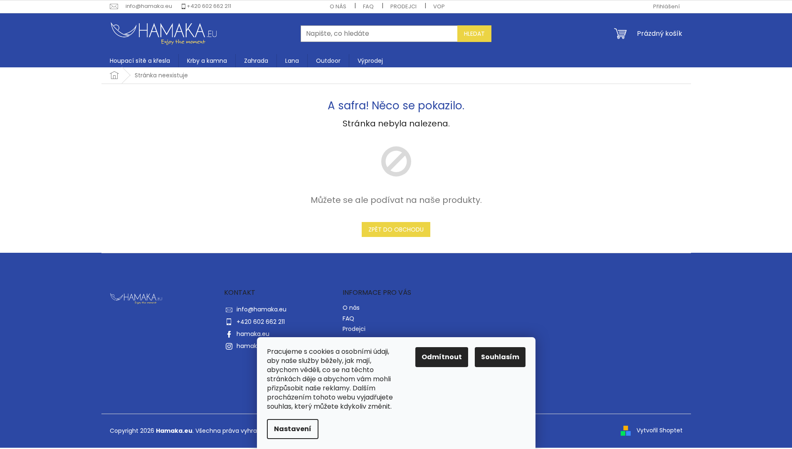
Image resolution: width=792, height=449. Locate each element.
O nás (338, 6)
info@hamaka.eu (261, 309)
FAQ (368, 6)
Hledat (474, 34)
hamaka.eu (253, 334)
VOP (439, 6)
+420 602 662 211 (209, 6)
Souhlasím (500, 357)
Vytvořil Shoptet (660, 430)
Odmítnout (442, 357)
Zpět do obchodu (396, 229)
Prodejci (403, 6)
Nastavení (292, 429)
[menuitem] (139, 60)
